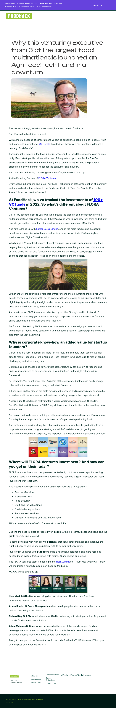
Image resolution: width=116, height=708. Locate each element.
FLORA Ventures (47, 178)
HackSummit (63, 561)
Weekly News (36, 682)
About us (34, 676)
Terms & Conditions (50, 679)
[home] (49, 16)
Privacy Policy (51, 683)
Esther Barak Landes (47, 228)
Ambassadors (36, 679)
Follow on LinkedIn (52, 675)
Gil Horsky (44, 144)
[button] (105, 16)
